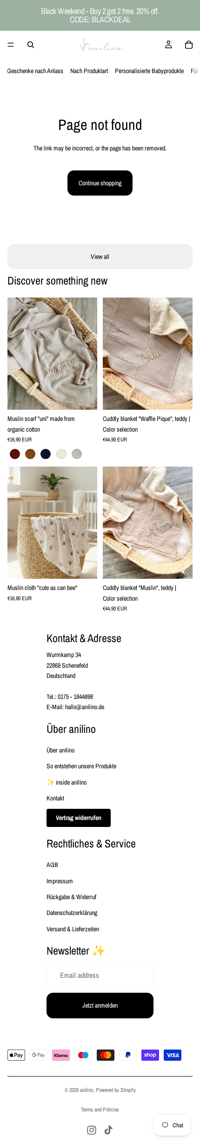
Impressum (60, 881)
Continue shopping (100, 183)
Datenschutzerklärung (72, 912)
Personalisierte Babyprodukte (149, 71)
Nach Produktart (89, 71)
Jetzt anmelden (100, 1005)
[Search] (30, 44)
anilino (86, 1090)
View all (100, 256)
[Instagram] (91, 1130)
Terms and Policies (100, 1109)
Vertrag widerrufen (78, 817)
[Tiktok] (108, 1130)
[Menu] (10, 44)
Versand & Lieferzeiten (73, 929)
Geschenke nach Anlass (35, 71)
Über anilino (60, 750)
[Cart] (189, 44)
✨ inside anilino (67, 782)
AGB (52, 864)
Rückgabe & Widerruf (71, 897)
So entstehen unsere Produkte (81, 766)
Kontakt (55, 798)
